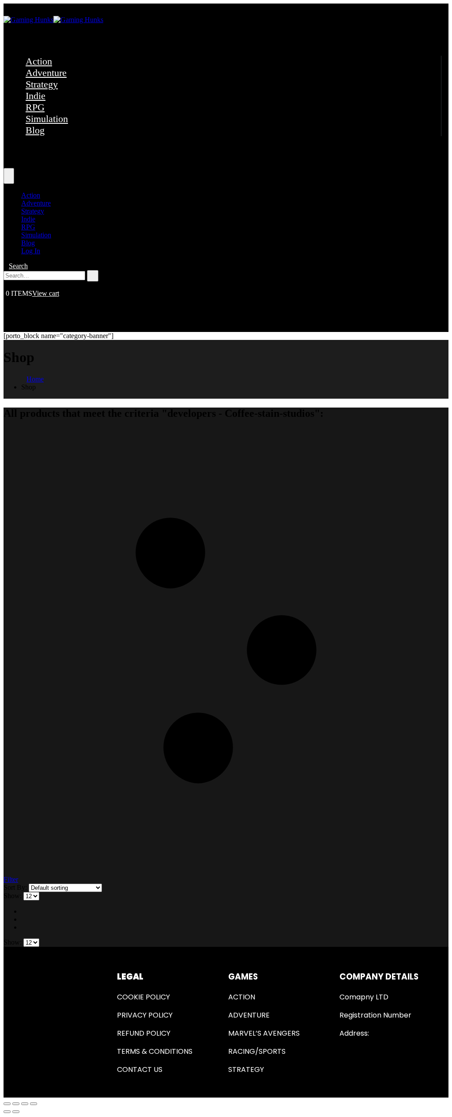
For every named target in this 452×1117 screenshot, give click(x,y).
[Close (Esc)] (7, 1103)
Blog (35, 130)
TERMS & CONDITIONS (154, 1051)
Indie (35, 95)
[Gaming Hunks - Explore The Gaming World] (53, 19)
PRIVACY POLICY (145, 1015)
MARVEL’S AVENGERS (264, 1033)
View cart (45, 293)
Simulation (47, 118)
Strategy (42, 84)
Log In (30, 251)
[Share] (15, 1103)
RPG (35, 107)
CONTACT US (139, 1069)
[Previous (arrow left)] (7, 1111)
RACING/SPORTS (257, 1051)
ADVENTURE (249, 1015)
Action (39, 61)
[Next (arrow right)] (15, 1111)
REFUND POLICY (143, 1033)
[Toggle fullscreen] (24, 1103)
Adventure (46, 72)
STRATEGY (246, 1069)
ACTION (241, 997)
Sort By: (16, 887)
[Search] (92, 276)
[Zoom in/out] (33, 1103)
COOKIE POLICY (143, 997)
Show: (13, 896)
